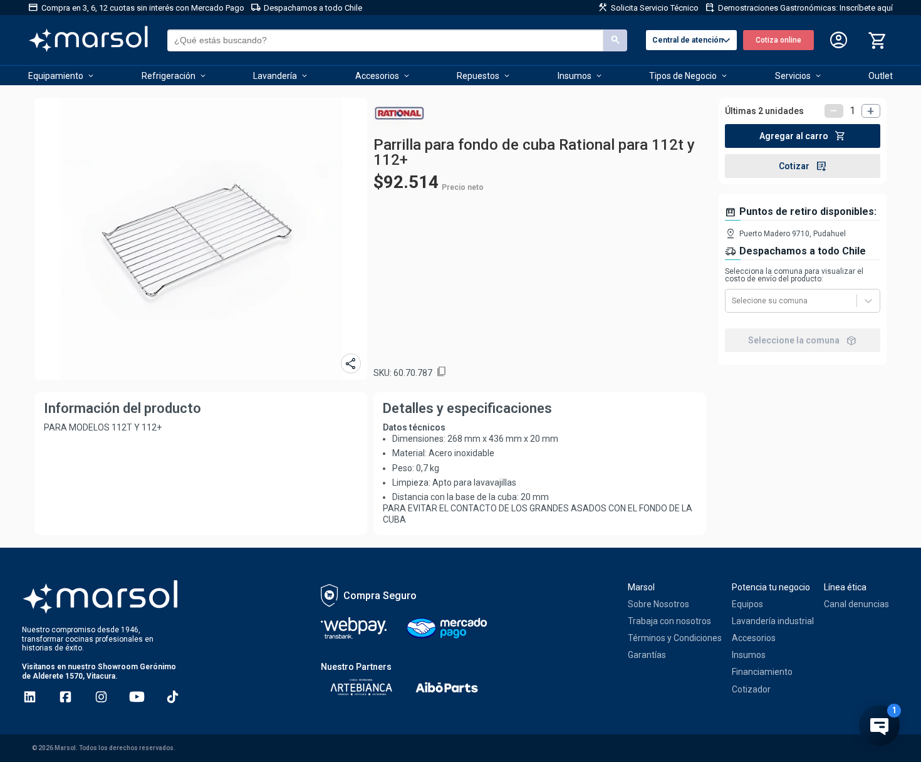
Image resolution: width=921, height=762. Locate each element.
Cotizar (803, 166)
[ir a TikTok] (172, 697)
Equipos (747, 604)
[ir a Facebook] (65, 697)
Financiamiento (762, 672)
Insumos (749, 655)
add (871, 111)
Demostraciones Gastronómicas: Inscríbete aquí (799, 8)
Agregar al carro (802, 136)
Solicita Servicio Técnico (648, 8)
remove (834, 111)
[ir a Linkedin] (30, 697)
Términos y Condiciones (675, 638)
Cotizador (751, 689)
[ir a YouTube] (137, 697)
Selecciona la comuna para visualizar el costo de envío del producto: (794, 275)
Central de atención (693, 41)
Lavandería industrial (773, 621)
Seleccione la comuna (802, 340)
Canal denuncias (856, 604)
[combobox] (733, 300)
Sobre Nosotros (658, 604)
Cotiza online (778, 40)
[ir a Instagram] (101, 697)
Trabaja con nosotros (669, 621)
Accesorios (754, 638)
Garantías (647, 655)
